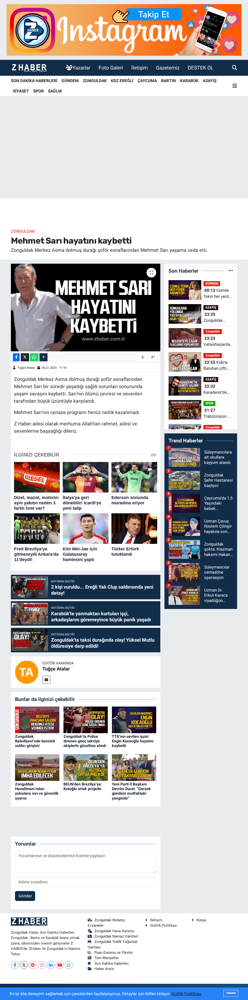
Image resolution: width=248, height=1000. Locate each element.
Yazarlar (81, 68)
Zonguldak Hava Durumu (114, 931)
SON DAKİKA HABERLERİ (34, 80)
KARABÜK (189, 80)
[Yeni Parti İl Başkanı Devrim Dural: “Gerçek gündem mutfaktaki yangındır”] (134, 767)
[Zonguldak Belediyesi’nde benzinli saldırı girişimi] (37, 719)
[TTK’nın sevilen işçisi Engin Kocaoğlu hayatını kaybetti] (134, 719)
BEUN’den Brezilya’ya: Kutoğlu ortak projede (82, 786)
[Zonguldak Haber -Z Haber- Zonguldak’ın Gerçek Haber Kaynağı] (29, 67)
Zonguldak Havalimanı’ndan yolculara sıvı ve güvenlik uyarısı (37, 791)
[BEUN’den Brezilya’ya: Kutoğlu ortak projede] (85, 767)
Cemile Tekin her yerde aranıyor (217, 294)
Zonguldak (23, 231)
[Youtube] (60, 965)
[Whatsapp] (69, 965)
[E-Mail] (46, 680)
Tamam (231, 993)
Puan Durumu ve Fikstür (113, 952)
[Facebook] (15, 965)
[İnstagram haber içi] (124, 29)
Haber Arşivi (104, 969)
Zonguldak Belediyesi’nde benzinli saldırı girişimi (35, 741)
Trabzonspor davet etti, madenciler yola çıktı (217, 414)
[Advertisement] (124, 160)
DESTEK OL (200, 68)
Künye (201, 920)
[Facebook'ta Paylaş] (16, 357)
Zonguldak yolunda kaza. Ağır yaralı (215, 318)
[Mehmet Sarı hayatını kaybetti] (85, 307)
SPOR (38, 91)
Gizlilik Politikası (163, 925)
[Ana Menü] (234, 86)
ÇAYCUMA (147, 80)
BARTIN (168, 80)
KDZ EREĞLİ (122, 80)
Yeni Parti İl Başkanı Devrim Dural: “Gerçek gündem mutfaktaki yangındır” (131, 791)
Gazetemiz (167, 68)
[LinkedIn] (51, 965)
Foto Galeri (111, 68)
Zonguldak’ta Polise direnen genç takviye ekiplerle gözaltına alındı (84, 741)
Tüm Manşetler (106, 958)
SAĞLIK (55, 91)
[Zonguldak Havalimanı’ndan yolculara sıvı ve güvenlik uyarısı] (37, 767)
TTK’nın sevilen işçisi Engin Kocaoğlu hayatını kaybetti (133, 741)
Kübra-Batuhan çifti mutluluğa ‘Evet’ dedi (217, 366)
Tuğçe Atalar (26, 367)
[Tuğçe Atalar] (26, 671)
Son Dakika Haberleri (111, 963)
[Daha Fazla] (43, 357)
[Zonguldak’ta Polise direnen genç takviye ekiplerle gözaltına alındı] (85, 719)
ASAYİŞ (210, 80)
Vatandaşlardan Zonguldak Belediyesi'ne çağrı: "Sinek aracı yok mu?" (217, 342)
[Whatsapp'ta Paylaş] (34, 357)
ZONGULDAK (95, 80)
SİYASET (21, 91)
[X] (24, 965)
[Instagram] (42, 965)
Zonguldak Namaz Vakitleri (116, 936)
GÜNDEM (70, 80)
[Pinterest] (33, 965)
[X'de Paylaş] (25, 357)
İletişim (139, 68)
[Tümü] (230, 270)
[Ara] (234, 67)
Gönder (25, 895)
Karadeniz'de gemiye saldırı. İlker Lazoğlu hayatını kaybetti (216, 390)
